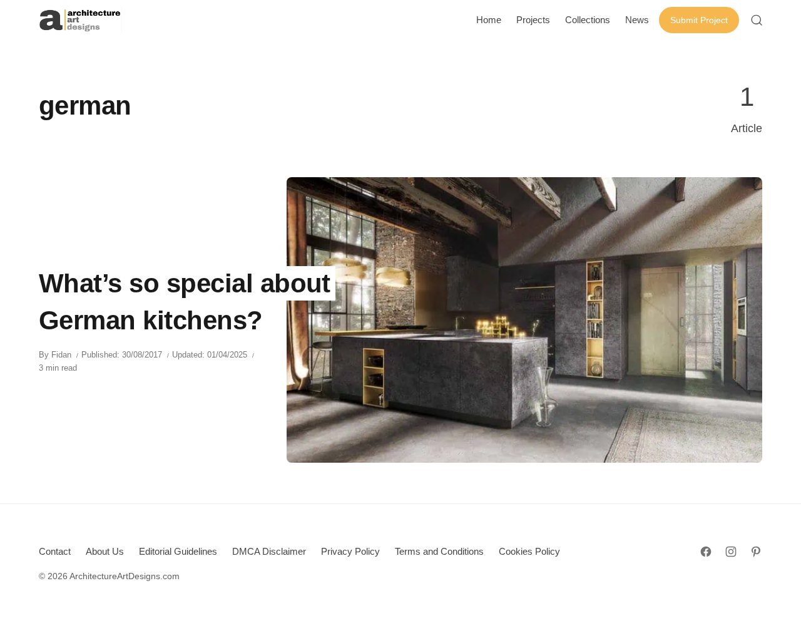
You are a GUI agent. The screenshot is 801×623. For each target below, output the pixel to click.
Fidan (61, 354)
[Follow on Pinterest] (756, 551)
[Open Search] (756, 20)
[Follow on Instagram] (731, 551)
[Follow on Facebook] (706, 551)
